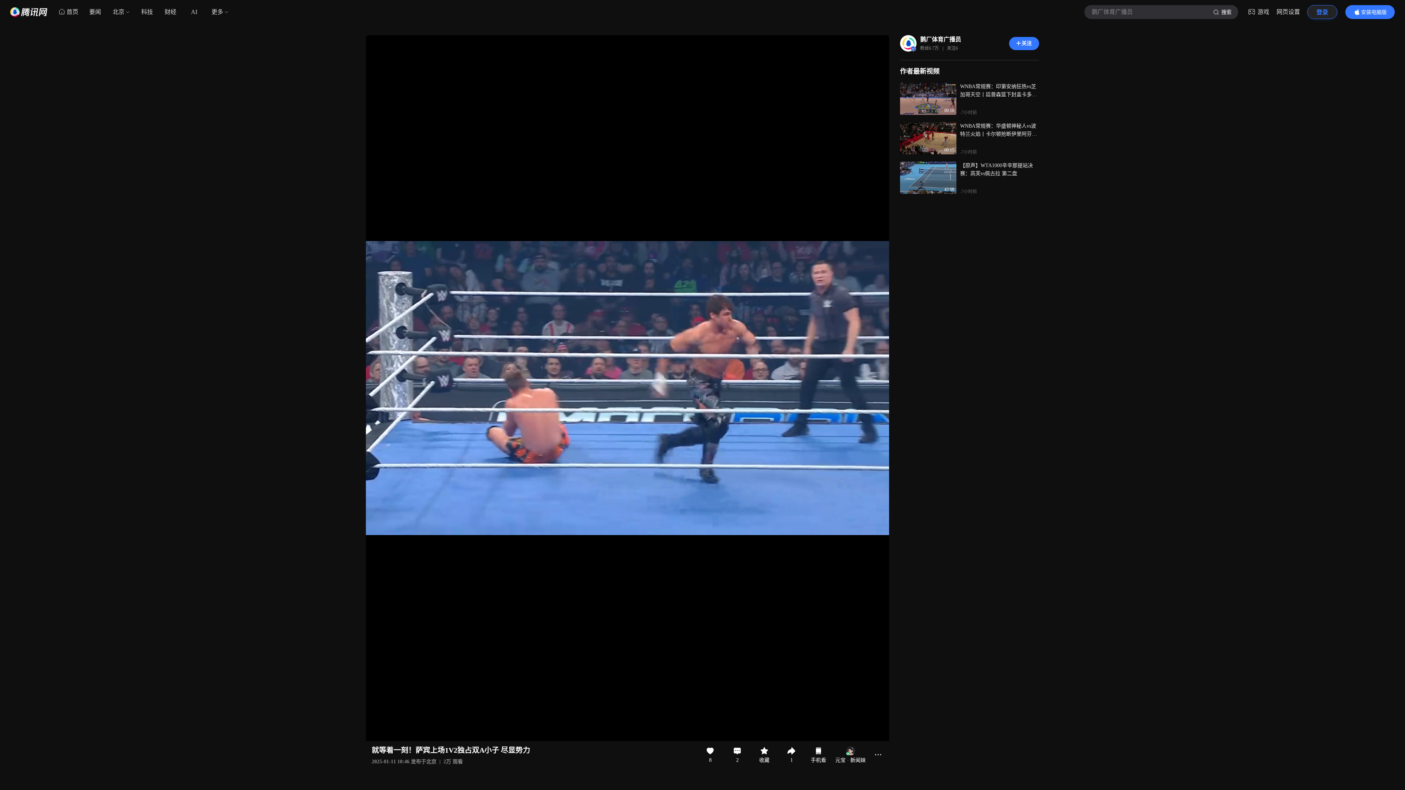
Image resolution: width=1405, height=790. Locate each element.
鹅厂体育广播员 (940, 39)
